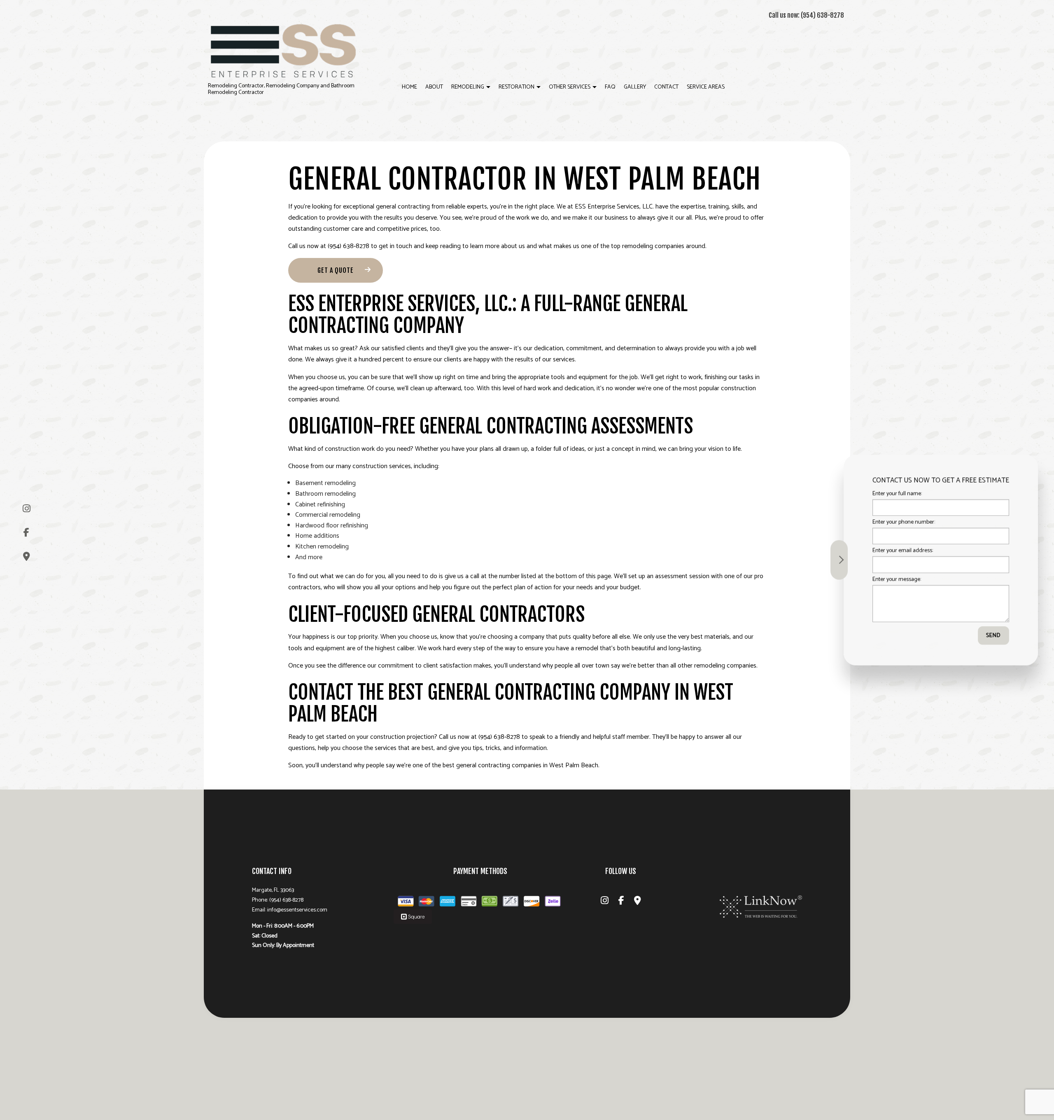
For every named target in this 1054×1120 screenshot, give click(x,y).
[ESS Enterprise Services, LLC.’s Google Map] (26, 556)
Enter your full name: (892, 494)
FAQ (610, 87)
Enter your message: (891, 579)
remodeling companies (725, 665)
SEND (988, 635)
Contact (666, 87)
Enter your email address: (897, 550)
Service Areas (706, 87)
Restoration (516, 87)
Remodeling (467, 87)
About (434, 87)
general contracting (403, 206)
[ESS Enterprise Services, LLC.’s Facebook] (621, 901)
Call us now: (806, 15)
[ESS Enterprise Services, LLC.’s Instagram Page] (26, 508)
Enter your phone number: (898, 522)
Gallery (635, 87)
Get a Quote (335, 270)
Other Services (569, 87)
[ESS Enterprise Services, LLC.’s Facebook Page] (26, 532)
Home (409, 87)
